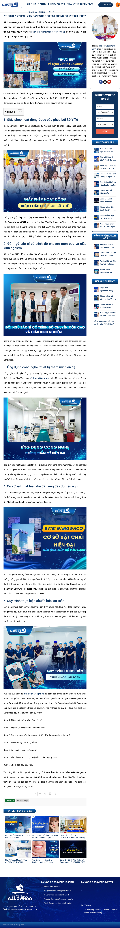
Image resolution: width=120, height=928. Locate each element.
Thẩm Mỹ (42, 4)
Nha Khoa (32, 12)
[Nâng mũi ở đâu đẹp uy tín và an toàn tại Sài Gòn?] (96, 150)
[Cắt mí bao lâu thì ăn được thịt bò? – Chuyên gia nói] (96, 306)
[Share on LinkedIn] (50, 794)
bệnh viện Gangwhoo (39, 378)
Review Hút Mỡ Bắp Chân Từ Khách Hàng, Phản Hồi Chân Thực (108, 254)
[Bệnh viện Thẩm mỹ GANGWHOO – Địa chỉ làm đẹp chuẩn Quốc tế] (96, 167)
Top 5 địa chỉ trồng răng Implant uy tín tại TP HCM (108, 183)
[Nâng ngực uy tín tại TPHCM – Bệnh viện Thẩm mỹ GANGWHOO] (96, 225)
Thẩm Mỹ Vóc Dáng (56, 4)
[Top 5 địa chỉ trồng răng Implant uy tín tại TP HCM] (96, 184)
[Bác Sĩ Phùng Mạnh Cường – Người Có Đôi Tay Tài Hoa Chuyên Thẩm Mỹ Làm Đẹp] (96, 175)
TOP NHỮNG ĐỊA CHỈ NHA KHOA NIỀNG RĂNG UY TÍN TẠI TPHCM (107, 217)
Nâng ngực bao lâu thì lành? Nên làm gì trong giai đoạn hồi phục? (108, 314)
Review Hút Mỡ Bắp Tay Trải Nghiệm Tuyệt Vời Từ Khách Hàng (108, 262)
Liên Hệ (51, 12)
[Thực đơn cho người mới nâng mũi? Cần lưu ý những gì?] (96, 289)
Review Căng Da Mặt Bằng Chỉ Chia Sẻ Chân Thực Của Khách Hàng (107, 246)
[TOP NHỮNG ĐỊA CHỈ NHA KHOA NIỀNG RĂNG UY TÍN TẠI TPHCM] (96, 217)
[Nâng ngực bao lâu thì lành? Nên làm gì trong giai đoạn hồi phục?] (96, 314)
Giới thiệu (31, 4)
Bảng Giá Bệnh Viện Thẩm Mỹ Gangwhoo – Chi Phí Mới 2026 (107, 200)
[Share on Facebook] (35, 794)
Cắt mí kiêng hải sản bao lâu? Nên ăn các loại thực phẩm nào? (107, 297)
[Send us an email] (105, 82)
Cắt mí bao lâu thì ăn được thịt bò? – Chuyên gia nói (107, 306)
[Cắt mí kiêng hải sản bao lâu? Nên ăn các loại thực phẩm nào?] (96, 297)
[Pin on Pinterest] (45, 794)
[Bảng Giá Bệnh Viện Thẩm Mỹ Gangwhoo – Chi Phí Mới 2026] (96, 200)
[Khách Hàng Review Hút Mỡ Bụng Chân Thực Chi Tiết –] (96, 271)
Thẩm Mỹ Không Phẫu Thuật (80, 4)
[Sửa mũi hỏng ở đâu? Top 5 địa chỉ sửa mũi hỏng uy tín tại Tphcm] (96, 159)
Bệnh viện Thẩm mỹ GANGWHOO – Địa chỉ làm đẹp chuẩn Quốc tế (108, 167)
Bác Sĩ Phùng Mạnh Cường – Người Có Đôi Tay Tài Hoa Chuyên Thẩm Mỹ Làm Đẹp (108, 175)
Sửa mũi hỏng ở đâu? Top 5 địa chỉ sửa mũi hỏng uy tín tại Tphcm (108, 158)
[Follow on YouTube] (109, 82)
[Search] (118, 4)
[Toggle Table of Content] (18, 111)
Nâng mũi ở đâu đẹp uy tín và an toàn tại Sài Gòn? (107, 150)
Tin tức (42, 12)
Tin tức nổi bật (22, 801)
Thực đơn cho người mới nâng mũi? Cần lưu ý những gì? (106, 289)
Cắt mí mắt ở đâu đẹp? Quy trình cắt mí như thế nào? (107, 208)
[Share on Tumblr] (55, 794)
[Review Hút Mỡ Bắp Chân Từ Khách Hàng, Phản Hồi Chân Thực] (96, 254)
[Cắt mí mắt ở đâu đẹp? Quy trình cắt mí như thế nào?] (96, 209)
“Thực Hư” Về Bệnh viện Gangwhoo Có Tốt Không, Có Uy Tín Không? (108, 192)
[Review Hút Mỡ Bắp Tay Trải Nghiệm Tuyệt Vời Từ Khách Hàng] (96, 262)
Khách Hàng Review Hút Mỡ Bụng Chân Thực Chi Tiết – (107, 271)
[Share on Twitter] (40, 794)
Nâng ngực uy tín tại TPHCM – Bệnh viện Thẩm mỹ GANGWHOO (107, 225)
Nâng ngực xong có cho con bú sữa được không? (104, 322)
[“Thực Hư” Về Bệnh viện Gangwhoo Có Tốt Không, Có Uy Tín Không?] (96, 192)
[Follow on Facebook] (101, 82)
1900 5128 (106, 5)
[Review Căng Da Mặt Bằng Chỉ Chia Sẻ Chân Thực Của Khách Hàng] (96, 246)
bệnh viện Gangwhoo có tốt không (48, 32)
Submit (105, 131)
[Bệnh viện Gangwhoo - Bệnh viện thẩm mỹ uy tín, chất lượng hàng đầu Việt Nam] (11, 4)
